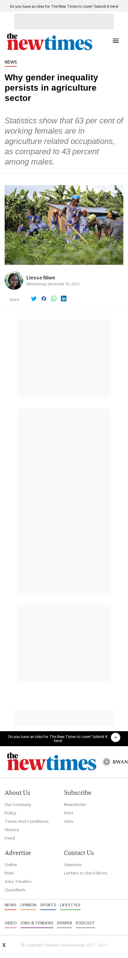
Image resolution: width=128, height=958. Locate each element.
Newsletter (75, 804)
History (12, 829)
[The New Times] (49, 49)
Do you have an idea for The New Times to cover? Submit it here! (64, 6)
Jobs (68, 821)
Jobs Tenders (18, 881)
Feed (10, 838)
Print (68, 812)
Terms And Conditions (27, 821)
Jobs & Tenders (37, 922)
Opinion (28, 904)
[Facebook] (44, 299)
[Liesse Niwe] (14, 288)
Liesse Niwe (40, 277)
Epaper (64, 922)
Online (11, 864)
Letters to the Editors (85, 872)
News (11, 62)
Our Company (18, 804)
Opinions (73, 864)
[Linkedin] (63, 299)
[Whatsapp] (54, 299)
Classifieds (15, 889)
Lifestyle (70, 904)
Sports (48, 904)
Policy (10, 812)
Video (11, 922)
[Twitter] (34, 299)
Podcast (85, 922)
